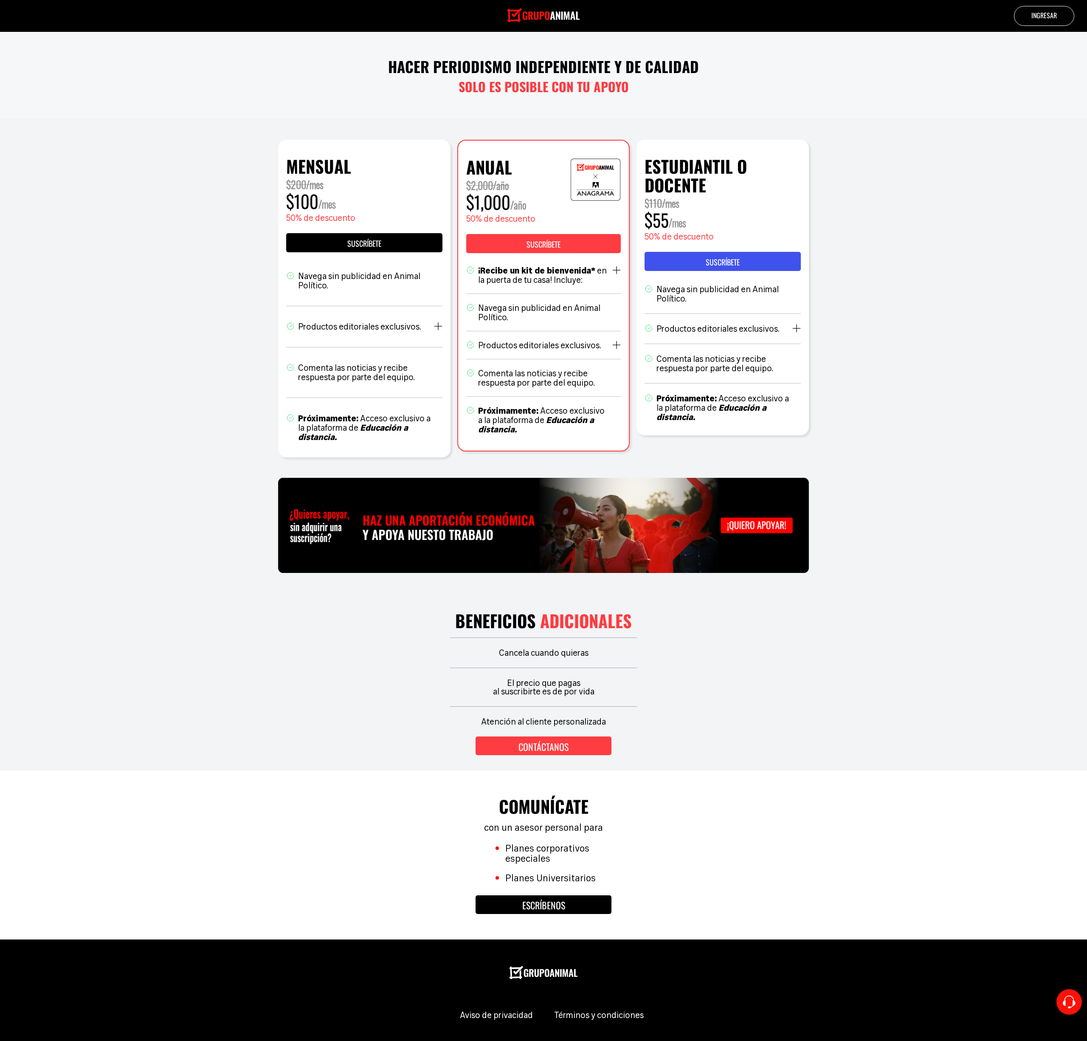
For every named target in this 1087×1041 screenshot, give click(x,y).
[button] (543, 243)
